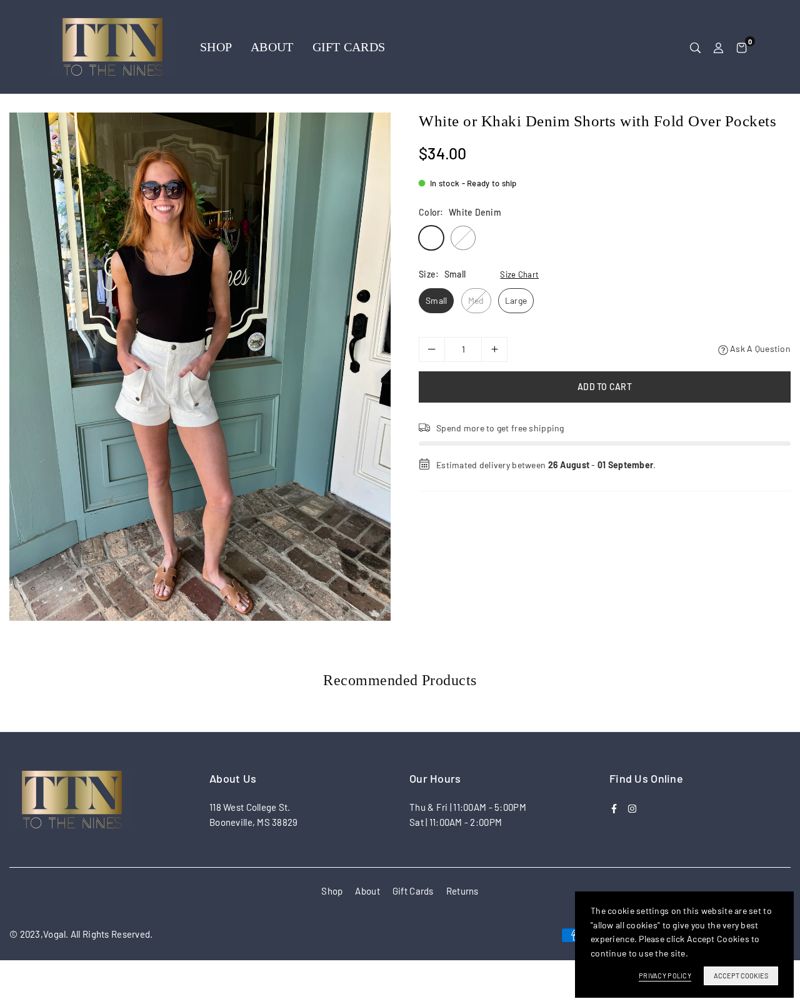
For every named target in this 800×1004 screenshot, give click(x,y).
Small (436, 300)
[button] (741, 47)
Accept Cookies (741, 975)
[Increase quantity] (494, 349)
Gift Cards (349, 47)
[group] (200, 367)
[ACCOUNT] (718, 47)
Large (516, 300)
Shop (216, 47)
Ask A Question (759, 348)
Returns (462, 890)
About (272, 47)
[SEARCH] (695, 47)
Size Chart (519, 274)
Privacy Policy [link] (665, 975)
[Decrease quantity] (431, 349)
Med (476, 300)
